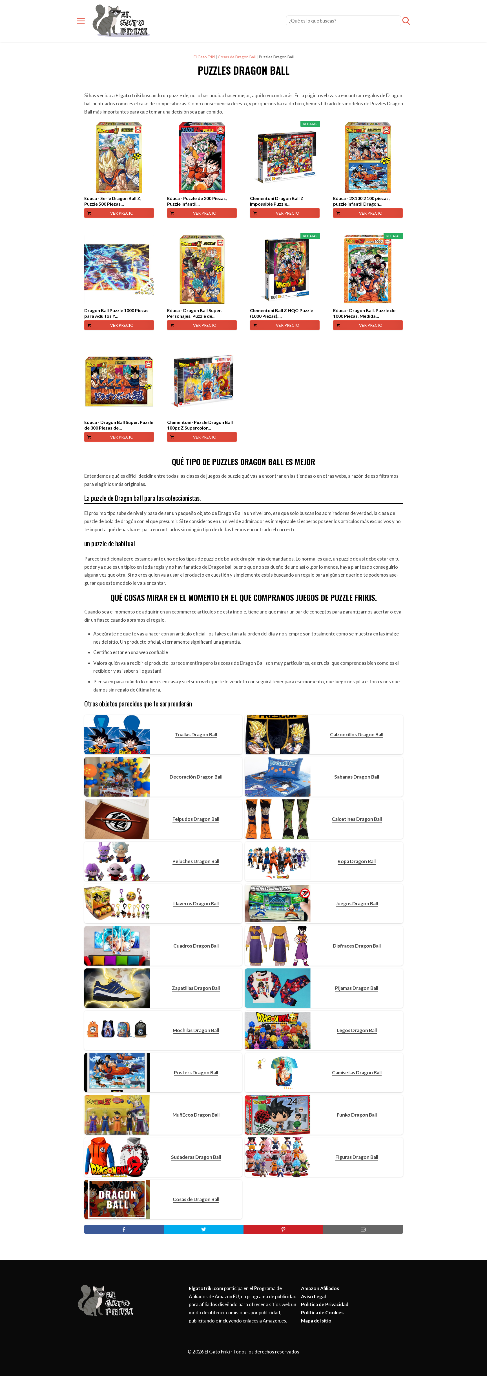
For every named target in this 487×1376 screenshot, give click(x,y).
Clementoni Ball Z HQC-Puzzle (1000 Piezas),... (281, 313)
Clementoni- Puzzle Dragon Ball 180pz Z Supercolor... (200, 424)
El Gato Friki (204, 56)
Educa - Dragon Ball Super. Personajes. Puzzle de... (194, 313)
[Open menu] (81, 21)
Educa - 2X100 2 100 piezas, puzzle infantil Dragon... (361, 200)
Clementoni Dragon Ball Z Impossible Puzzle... (277, 200)
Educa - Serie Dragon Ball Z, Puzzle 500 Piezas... (112, 200)
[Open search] (406, 21)
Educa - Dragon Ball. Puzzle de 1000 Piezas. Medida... (364, 313)
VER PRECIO (122, 213)
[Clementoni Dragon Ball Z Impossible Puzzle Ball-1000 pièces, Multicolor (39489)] (285, 157)
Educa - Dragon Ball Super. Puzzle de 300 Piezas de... (118, 424)
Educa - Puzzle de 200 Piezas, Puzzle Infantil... (197, 200)
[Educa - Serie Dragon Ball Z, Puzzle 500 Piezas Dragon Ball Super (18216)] (119, 157)
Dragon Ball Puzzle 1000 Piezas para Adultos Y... (116, 313)
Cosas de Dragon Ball (237, 56)
